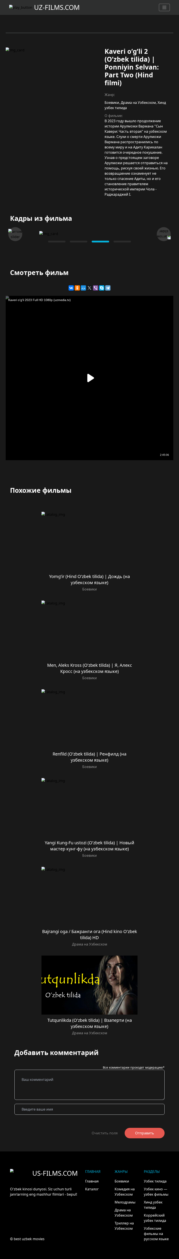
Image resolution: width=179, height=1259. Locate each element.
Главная (92, 1181)
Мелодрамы (125, 1202)
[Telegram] (107, 288)
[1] (78, 241)
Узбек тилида (155, 1181)
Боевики (112, 102)
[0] (56, 241)
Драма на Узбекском (138, 102)
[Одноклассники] (77, 288)
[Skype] (101, 288)
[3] (122, 241)
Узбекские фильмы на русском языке (156, 1233)
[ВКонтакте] (71, 288)
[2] (100, 241)
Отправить (144, 1133)
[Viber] (95, 288)
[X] (89, 288)
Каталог (92, 1189)
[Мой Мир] (83, 288)
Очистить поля (105, 1133)
